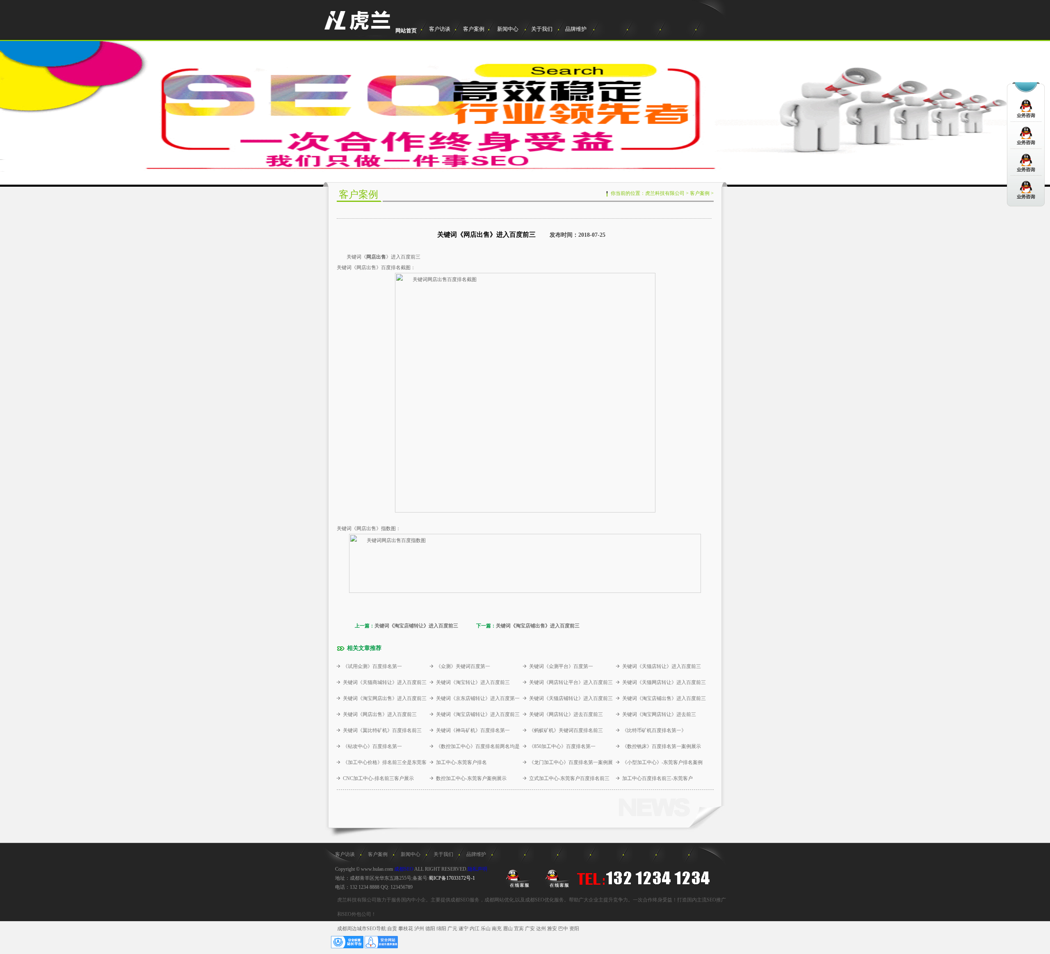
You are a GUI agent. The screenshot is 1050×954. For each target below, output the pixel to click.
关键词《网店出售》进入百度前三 (380, 714)
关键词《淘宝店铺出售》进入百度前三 (538, 626)
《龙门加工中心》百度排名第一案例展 (571, 762)
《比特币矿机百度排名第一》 (654, 730)
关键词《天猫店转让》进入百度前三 (661, 666)
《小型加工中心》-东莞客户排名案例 (662, 762)
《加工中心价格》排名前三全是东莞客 (385, 762)
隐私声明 (477, 869)
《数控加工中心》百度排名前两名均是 (478, 746)
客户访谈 (439, 29)
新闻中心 (507, 29)
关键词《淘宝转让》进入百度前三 (473, 682)
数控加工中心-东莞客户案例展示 (471, 778)
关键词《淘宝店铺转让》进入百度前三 (416, 626)
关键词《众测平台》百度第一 (561, 666)
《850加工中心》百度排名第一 (562, 746)
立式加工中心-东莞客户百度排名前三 (569, 778)
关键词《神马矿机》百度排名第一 (473, 730)
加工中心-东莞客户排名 (461, 762)
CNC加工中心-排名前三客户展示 (378, 778)
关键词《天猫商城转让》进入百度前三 (385, 682)
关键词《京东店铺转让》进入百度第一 (478, 698)
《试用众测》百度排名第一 (372, 666)
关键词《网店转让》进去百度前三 (566, 714)
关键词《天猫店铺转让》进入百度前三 (571, 698)
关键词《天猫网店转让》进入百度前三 (664, 682)
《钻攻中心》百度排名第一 (372, 746)
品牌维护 (576, 29)
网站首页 (406, 30)
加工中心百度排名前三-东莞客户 (657, 778)
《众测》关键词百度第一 (463, 666)
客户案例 (473, 29)
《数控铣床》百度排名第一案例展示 (661, 746)
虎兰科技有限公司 (665, 193)
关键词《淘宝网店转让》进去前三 (659, 714)
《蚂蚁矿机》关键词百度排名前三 (566, 730)
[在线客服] (517, 878)
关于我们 (541, 29)
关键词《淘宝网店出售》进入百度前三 (385, 698)
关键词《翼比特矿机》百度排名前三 (382, 730)
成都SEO (403, 869)
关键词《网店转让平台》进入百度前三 (571, 682)
